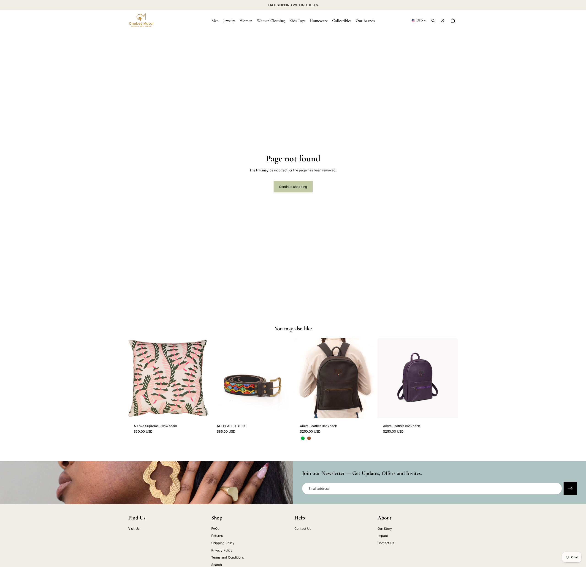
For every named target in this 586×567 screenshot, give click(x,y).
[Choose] (284, 411)
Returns (217, 536)
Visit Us (133, 528)
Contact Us (302, 528)
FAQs (215, 528)
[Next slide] (285, 378)
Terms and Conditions (227, 557)
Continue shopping (293, 187)
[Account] (443, 21)
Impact (382, 536)
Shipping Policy (222, 543)
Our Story (384, 528)
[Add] (201, 411)
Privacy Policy (221, 550)
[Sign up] (570, 488)
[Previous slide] (218, 378)
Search (216, 565)
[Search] (433, 21)
